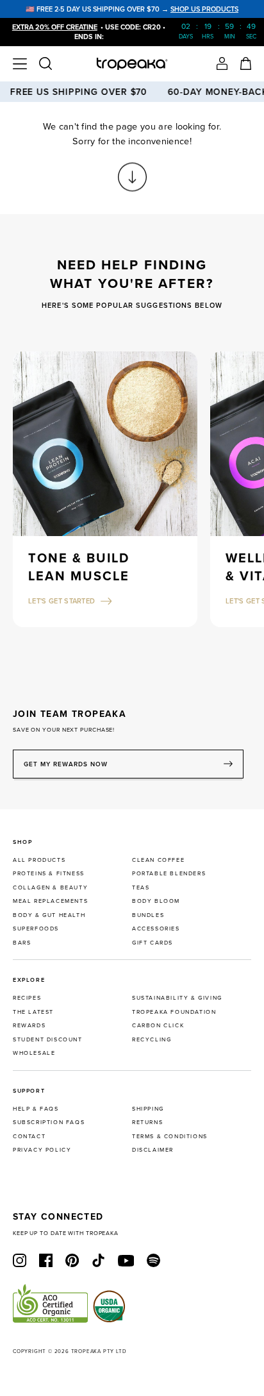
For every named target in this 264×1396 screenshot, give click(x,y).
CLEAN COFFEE (158, 859)
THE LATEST (33, 1011)
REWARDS (29, 1025)
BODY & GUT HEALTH (49, 915)
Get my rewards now (66, 764)
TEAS (140, 887)
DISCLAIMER (153, 1149)
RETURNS (147, 1122)
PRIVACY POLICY (42, 1149)
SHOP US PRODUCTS (204, 9)
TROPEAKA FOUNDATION (174, 1011)
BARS (22, 942)
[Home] (132, 64)
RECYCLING (151, 1039)
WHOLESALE (34, 1052)
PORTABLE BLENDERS (169, 873)
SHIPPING (148, 1108)
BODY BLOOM (156, 900)
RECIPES (27, 997)
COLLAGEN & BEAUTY (50, 887)
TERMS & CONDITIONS (170, 1136)
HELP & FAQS (36, 1108)
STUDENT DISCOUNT (48, 1039)
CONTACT (29, 1136)
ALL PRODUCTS (39, 859)
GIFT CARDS (152, 942)
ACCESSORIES (156, 928)
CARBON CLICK (158, 1025)
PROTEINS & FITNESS (49, 873)
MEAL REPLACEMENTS (50, 900)
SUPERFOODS (36, 928)
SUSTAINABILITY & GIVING (177, 997)
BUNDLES (148, 915)
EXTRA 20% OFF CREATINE (54, 27)
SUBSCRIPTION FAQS (49, 1122)
